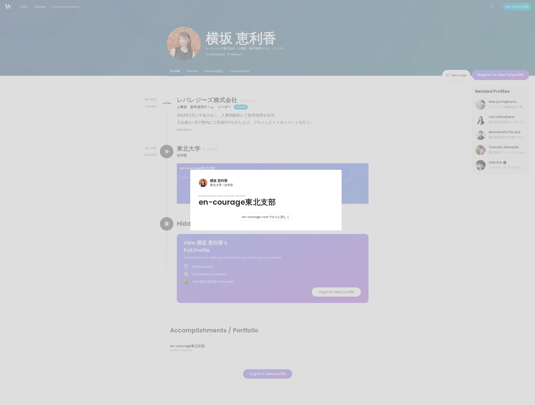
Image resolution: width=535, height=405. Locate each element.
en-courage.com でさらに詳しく (266, 217)
